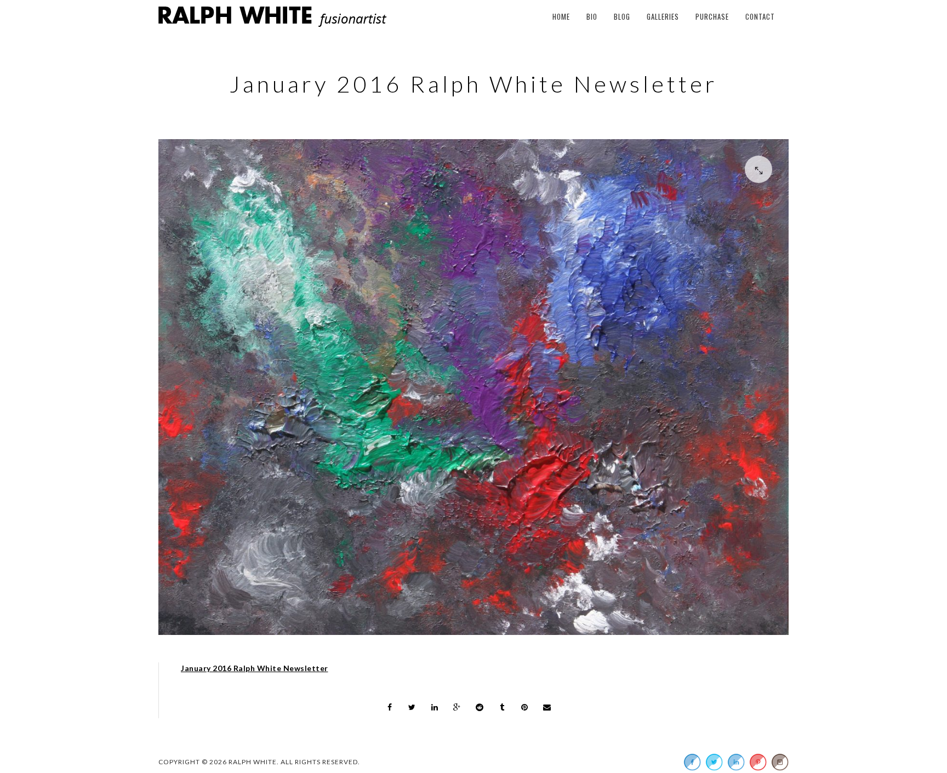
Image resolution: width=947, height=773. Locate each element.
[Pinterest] (758, 762)
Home (561, 16)
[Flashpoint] (473, 389)
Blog (622, 16)
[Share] (390, 707)
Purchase (712, 16)
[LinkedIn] (736, 762)
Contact (760, 16)
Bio (591, 16)
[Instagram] (780, 762)
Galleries (663, 16)
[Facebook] (692, 762)
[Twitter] (714, 762)
